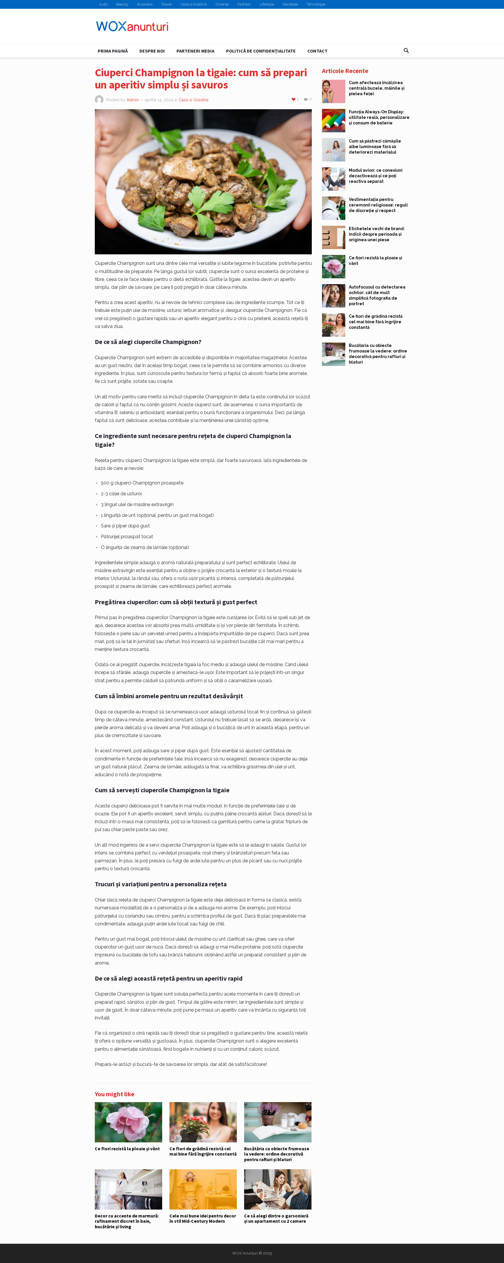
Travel (166, 4)
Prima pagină (113, 51)
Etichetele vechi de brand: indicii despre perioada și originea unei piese (377, 234)
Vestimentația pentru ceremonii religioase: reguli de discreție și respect (378, 205)
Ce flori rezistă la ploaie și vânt (127, 1148)
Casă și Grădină (194, 4)
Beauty (122, 4)
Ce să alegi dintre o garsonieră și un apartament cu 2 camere (276, 1218)
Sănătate (290, 4)
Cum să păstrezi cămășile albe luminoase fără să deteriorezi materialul (375, 146)
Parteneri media (195, 51)
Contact (317, 51)
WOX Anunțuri (245, 1253)
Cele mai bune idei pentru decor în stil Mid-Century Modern (202, 1218)
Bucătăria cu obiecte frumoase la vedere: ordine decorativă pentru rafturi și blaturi (276, 1154)
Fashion (244, 4)
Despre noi (152, 51)
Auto (103, 4)
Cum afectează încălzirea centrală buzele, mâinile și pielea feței (377, 88)
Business (145, 4)
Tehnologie (316, 4)
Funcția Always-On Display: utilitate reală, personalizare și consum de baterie (379, 117)
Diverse (222, 4)
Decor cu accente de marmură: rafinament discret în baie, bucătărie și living (127, 1221)
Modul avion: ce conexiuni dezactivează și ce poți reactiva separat (375, 176)
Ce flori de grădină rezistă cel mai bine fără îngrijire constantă (203, 1151)
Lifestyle (267, 4)
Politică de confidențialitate (261, 51)
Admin (133, 100)
